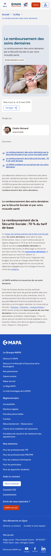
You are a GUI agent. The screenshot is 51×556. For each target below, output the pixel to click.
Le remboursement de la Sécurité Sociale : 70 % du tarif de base (27, 159)
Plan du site (8, 534)
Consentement (9, 494)
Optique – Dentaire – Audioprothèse (27, 307)
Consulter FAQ (9, 489)
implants (15, 269)
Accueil (5, 14)
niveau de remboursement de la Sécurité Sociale (26, 234)
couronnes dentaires (35, 251)
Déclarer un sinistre (12, 526)
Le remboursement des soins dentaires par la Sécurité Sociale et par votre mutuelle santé (27, 153)
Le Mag (16, 14)
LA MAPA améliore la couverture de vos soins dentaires (27, 165)
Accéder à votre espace (34, 526)
